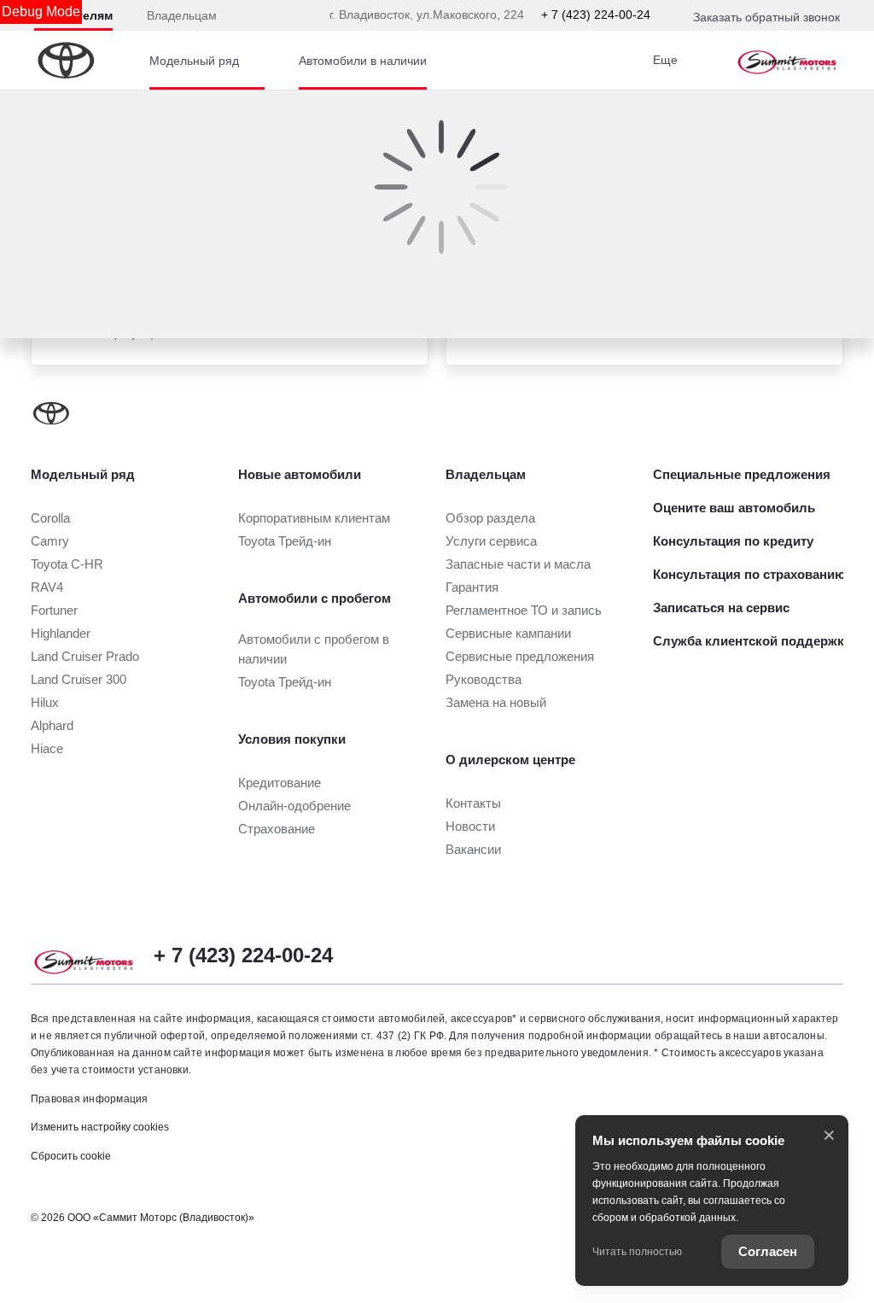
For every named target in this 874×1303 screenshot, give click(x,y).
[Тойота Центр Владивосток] (787, 60)
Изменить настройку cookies (100, 1127)
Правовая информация (90, 1099)
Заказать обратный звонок (766, 17)
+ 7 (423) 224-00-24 (595, 14)
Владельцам (182, 15)
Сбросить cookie (71, 1156)
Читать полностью (637, 1252)
